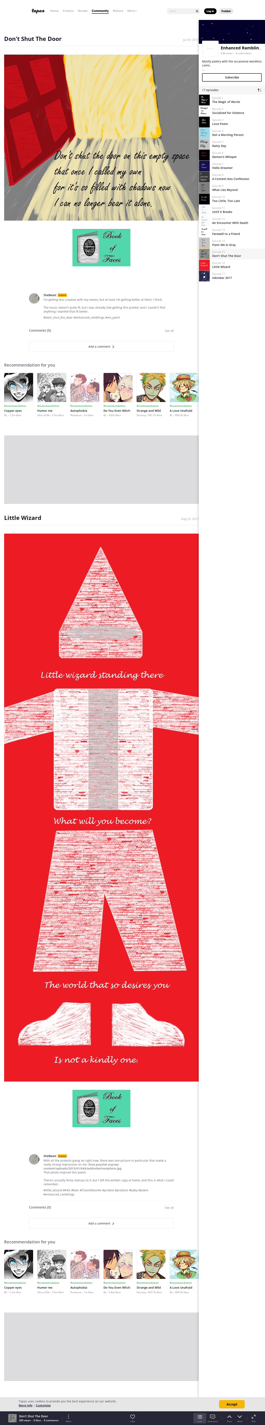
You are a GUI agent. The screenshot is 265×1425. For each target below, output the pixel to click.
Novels (83, 10)
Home (54, 10)
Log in (210, 11)
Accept (231, 1404)
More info (26, 1405)
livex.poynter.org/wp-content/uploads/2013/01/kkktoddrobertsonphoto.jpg (82, 1166)
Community (100, 10)
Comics (68, 10)
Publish (226, 11)
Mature (118, 10)
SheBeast (50, 295)
